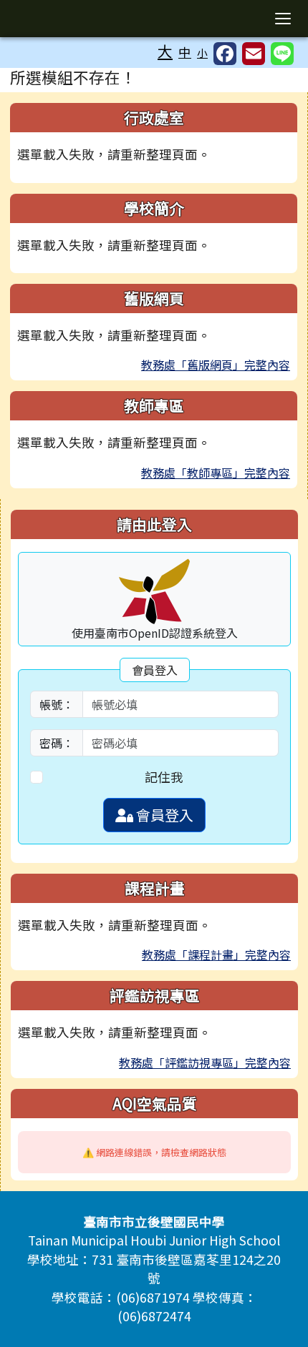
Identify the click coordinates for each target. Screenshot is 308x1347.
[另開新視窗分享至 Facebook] (224, 53)
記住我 (164, 777)
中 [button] (184, 52)
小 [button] (202, 52)
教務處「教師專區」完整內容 (215, 472)
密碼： (56, 742)
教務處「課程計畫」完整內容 (216, 954)
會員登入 (163, 814)
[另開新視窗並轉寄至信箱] (253, 53)
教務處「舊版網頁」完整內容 (215, 364)
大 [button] (165, 50)
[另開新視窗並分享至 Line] (282, 53)
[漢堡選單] (283, 18)
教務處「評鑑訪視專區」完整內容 (205, 1062)
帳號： (56, 704)
